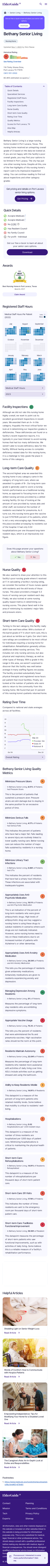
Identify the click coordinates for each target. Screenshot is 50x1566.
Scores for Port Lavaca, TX (18, 124)
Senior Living (15, 13)
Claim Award (19, 294)
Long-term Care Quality (17, 105)
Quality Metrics (13, 120)
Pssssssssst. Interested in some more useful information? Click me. (27, 1558)
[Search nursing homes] (40, 4)
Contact (6, 1503)
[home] (12, 4)
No (34, 557)
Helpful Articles (13, 132)
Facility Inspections (15, 102)
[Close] (45, 1558)
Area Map (11, 128)
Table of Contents (13, 87)
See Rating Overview (12, 61)
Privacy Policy (32, 1513)
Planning (30, 1503)
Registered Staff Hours (17, 98)
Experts (6, 1518)
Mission (6, 1508)
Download (24, 26)
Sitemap (29, 1518)
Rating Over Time (14, 117)
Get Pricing (22, 198)
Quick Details (12, 90)
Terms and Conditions (36, 1508)
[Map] (25, 1274)
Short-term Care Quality (17, 113)
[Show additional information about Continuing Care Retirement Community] (18, 224)
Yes (18, 557)
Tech (5, 1513)
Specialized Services (16, 94)
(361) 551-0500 (10, 73)
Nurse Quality (13, 109)
